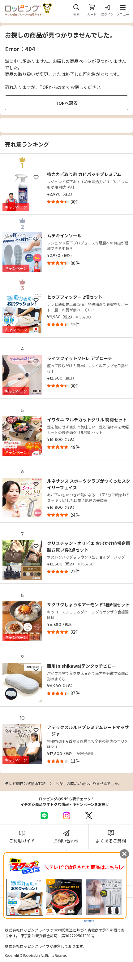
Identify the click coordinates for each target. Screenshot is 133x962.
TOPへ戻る (67, 103)
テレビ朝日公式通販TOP (25, 783)
